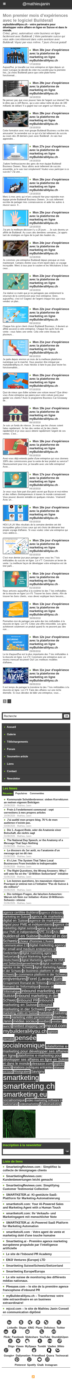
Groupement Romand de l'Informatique (34, 984)
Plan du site (23, 1377)
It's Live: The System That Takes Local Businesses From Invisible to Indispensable (30, 862)
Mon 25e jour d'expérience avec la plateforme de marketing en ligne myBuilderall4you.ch (49, 218)
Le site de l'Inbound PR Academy (29, 1254)
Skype (22, 1327)
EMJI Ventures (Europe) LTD (25, 1260)
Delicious (49, 1327)
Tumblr (42, 1346)
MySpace (30, 1346)
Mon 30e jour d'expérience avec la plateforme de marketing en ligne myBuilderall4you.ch (49, 55)
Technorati (61, 1355)
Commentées (37, 793)
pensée (8, 1039)
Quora (50, 1355)
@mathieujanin (36, 3)
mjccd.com (55, 1025)
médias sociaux (25, 1021)
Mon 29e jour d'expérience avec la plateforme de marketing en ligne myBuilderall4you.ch (49, 88)
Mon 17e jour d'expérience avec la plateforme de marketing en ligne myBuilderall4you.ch (49, 480)
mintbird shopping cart (28, 1026)
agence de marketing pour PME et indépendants (33, 930)
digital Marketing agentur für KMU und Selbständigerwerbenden (34, 961)
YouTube (44, 1336)
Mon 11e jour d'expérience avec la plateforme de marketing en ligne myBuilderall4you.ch (49, 675)
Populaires (21, 793)
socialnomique (14, 1100)
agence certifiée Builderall (21, 912)
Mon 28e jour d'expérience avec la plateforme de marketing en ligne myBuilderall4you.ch (49, 119)
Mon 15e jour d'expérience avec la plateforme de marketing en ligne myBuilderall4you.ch (49, 546)
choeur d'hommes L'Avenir (36, 941)
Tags (52, 1377)
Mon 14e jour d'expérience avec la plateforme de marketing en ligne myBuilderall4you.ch (49, 579)
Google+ (9, 1355)
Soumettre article (17, 756)
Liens (10, 763)
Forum (10, 749)
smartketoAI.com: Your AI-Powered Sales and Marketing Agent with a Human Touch (33, 1205)
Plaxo (39, 1327)
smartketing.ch (29, 1086)
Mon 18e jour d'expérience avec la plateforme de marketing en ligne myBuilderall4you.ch (49, 446)
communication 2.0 (15, 945)
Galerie (11, 734)
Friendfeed (38, 1355)
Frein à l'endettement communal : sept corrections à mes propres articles (29, 811)
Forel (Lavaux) (41, 978)
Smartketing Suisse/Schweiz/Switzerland (34, 1265)
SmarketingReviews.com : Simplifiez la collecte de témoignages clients (31, 1168)
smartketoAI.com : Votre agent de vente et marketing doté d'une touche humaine (34, 1233)
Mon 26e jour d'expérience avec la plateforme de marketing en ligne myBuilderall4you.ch (49, 185)
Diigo (11, 1346)
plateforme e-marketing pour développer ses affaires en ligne (35, 1050)
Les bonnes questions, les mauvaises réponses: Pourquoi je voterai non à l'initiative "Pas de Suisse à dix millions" (36, 883)
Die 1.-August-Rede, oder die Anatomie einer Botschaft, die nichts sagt (32, 831)
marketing (46, 1013)
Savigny (37, 1071)
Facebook (18, 1336)
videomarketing (29, 1104)
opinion (52, 1031)
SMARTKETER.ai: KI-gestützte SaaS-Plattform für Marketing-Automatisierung (31, 1196)
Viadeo (52, 1346)
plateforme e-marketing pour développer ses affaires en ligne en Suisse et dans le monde (35, 1059)
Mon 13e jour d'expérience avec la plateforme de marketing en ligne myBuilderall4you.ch (49, 609)
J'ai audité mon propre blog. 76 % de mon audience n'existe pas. (30, 821)
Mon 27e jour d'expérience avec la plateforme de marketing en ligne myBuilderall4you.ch (49, 152)
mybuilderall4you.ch (25, 1031)
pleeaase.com (41, 1063)
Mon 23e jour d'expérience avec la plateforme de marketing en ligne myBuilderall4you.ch (49, 281)
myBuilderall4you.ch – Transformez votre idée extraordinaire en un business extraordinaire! (33, 1299)
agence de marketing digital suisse (36, 926)
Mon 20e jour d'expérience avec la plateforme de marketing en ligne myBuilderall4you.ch (49, 380)
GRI (58, 979)
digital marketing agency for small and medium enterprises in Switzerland (34, 949)
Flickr (7, 1336)
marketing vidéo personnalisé (31, 1017)
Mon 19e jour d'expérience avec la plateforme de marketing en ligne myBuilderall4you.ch (49, 413)
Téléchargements (17, 741)
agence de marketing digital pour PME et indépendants (32, 922)
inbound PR (28, 1000)
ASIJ (56, 932)
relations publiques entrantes (33, 1067)
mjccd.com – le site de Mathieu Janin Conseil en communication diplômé (36, 1310)
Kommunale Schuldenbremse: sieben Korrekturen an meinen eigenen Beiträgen (36, 801)
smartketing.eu (25, 1094)
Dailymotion (23, 1355)
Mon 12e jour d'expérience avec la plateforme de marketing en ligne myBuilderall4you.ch (49, 642)
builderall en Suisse (20, 936)
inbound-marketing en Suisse (28, 1002)
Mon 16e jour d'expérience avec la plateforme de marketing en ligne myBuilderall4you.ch (49, 513)
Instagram (51, 1364)
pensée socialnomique (24, 1041)
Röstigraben (22, 1071)
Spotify (31, 1364)
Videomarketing (51, 1104)
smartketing (21, 1077)
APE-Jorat (45, 932)
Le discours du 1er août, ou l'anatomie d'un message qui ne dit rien (32, 852)
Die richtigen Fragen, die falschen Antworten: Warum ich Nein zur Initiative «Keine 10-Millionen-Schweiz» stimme (34, 897)
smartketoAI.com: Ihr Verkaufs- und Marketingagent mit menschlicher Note (30, 1215)
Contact (11, 771)
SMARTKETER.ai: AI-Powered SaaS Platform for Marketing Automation (35, 1224)
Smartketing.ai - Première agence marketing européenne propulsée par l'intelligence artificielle (35, 1245)
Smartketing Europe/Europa (25, 1271)
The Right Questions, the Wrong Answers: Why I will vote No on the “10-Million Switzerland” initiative (36, 872)
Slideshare (31, 1336)
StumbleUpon (60, 1336)
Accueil (11, 726)
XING (31, 1327)
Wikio (60, 1346)
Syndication (41, 1377)
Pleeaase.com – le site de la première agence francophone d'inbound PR (35, 1288)
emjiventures (14, 979)
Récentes (8, 793)
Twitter (61, 1327)
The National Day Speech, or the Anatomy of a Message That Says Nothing (33, 842)
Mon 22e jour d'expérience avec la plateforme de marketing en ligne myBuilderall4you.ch (49, 314)
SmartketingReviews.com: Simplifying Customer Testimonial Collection (31, 1187)
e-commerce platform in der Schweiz (41, 974)
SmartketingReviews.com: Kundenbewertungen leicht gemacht (28, 1177)
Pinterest (20, 1364)
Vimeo (20, 1346)
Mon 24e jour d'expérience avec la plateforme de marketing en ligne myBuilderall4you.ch (49, 248)
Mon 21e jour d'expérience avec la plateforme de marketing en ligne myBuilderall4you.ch (49, 347)
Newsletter (13, 778)
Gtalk (40, 1364)
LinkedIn (12, 1327)
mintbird (45, 1021)
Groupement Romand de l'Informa (25, 983)
